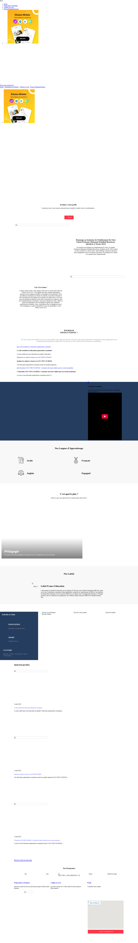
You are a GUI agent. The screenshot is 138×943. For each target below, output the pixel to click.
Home (5, 4)
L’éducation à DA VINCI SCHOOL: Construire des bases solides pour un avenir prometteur (46, 371)
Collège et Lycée (9, 7)
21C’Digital (111, 939)
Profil (89, 883)
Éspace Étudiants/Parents (11, 9)
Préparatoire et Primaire (11, 5)
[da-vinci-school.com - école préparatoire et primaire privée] (7, 85)
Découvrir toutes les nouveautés (23, 860)
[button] (17, 874)
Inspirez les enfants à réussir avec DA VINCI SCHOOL (34, 361)
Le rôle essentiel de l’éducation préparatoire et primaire (34, 350)
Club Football (121, 625)
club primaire (90, 627)
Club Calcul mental (89, 625)
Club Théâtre (58, 626)
